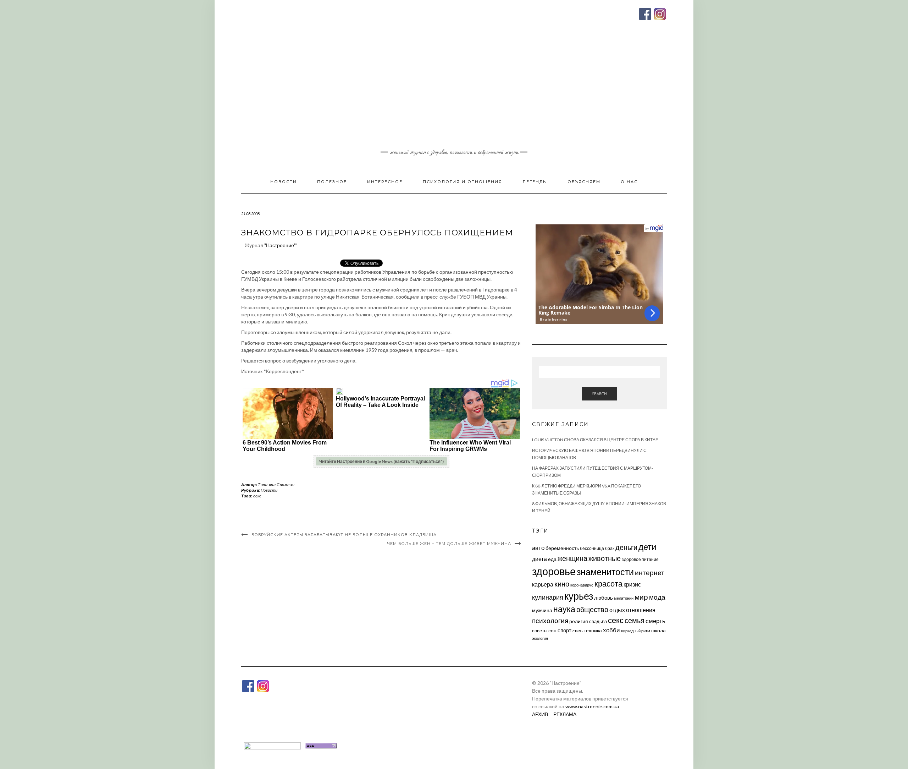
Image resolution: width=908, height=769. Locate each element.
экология (540, 638)
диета (539, 559)
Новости (283, 181)
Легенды (534, 181)
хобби (611, 630)
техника (593, 630)
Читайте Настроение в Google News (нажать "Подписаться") (381, 461)
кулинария (547, 597)
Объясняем (584, 181)
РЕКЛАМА (564, 714)
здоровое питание (640, 559)
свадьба (598, 621)
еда (552, 559)
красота (608, 583)
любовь (603, 597)
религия (578, 621)
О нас (629, 181)
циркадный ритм (635, 630)
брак (609, 548)
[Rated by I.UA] (272, 745)
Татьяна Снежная (276, 484)
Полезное (332, 181)
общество (592, 609)
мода (657, 597)
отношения (640, 609)
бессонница (592, 548)
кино (561, 584)
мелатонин (623, 598)
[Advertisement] (454, 93)
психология (550, 620)
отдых (617, 609)
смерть (655, 621)
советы (539, 630)
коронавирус (581, 585)
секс (257, 495)
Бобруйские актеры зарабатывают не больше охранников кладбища (344, 534)
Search (599, 393)
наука (564, 609)
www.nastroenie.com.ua (592, 706)
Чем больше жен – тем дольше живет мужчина (449, 543)
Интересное (385, 181)
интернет (649, 573)
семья (634, 620)
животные (604, 558)
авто (538, 547)
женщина (572, 558)
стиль (577, 630)
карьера (542, 584)
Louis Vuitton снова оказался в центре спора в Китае (595, 439)
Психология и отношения (462, 181)
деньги (626, 547)
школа (658, 630)
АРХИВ (540, 714)
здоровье (554, 571)
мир (641, 596)
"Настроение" (280, 245)
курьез (578, 596)
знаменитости (605, 572)
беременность (562, 548)
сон (552, 630)
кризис (632, 584)
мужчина (542, 610)
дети (647, 546)
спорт (564, 630)
